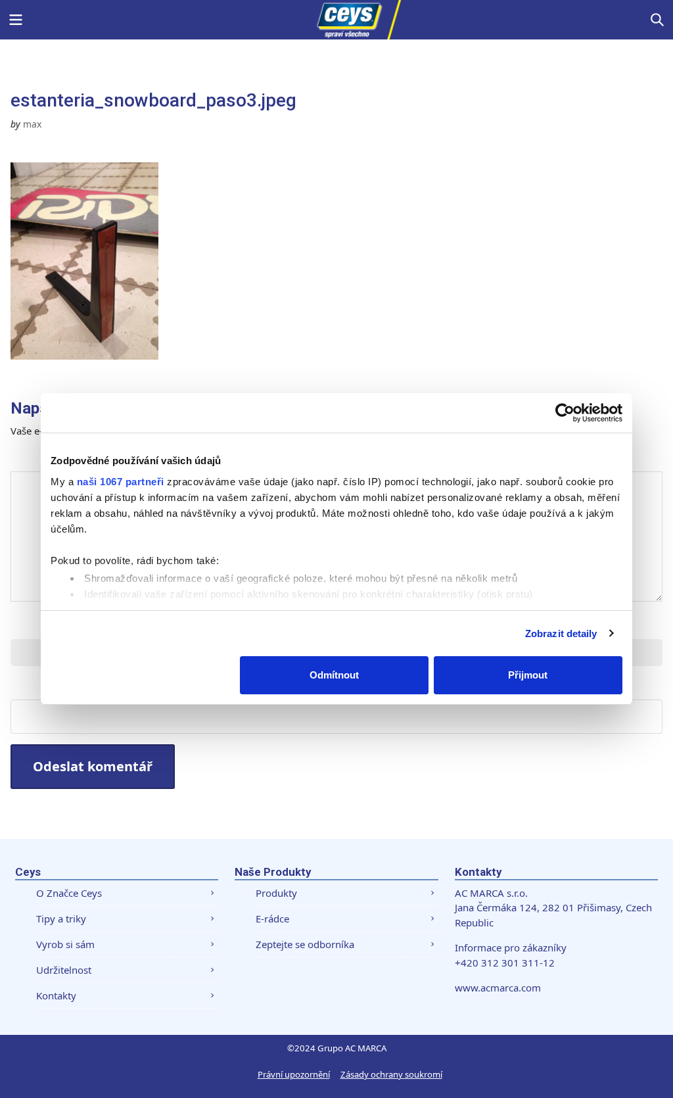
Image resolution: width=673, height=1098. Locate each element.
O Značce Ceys (69, 892)
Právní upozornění (294, 1074)
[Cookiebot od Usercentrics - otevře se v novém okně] (564, 413)
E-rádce (272, 918)
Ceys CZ (336, 19)
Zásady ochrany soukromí (391, 1074)
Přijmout (527, 674)
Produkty (276, 892)
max (32, 124)
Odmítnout (334, 674)
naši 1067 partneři (120, 481)
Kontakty (56, 995)
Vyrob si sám (65, 944)
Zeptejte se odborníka (305, 944)
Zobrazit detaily (561, 633)
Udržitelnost (63, 969)
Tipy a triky (61, 918)
